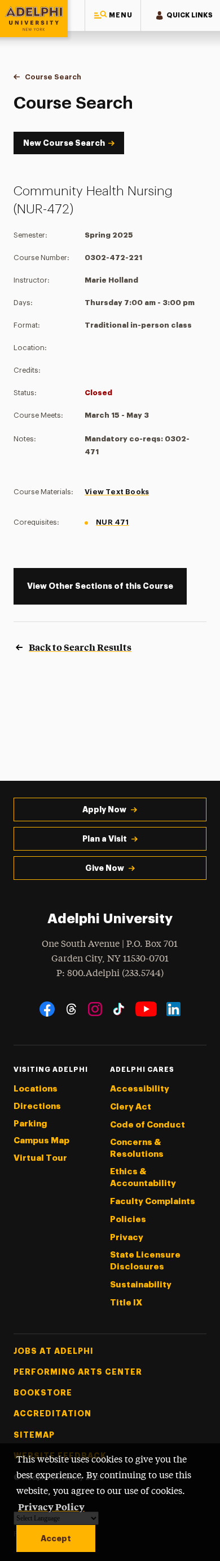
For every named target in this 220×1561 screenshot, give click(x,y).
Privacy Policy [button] (51, 1506)
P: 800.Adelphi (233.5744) (110, 973)
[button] (113, 15)
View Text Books (117, 491)
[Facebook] (47, 1009)
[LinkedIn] (173, 1009)
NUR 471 (112, 522)
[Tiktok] (119, 1009)
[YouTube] (146, 1009)
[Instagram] (95, 1009)
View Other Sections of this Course (100, 586)
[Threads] (71, 1009)
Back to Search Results (80, 647)
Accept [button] (56, 1538)
